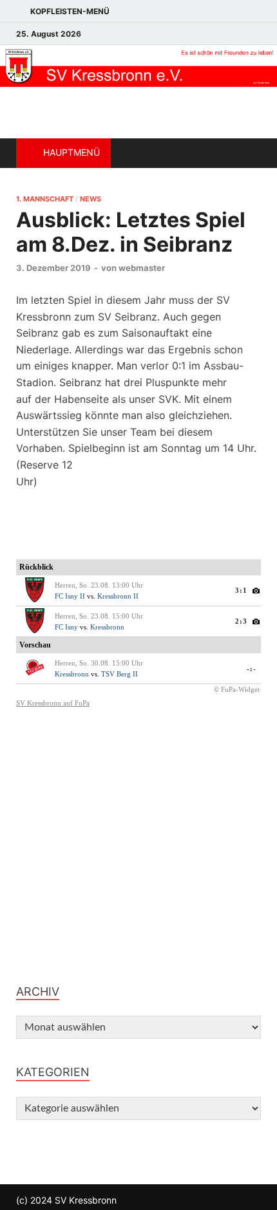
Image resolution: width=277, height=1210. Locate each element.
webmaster (142, 268)
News (90, 198)
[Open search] (244, 153)
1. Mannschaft (44, 198)
